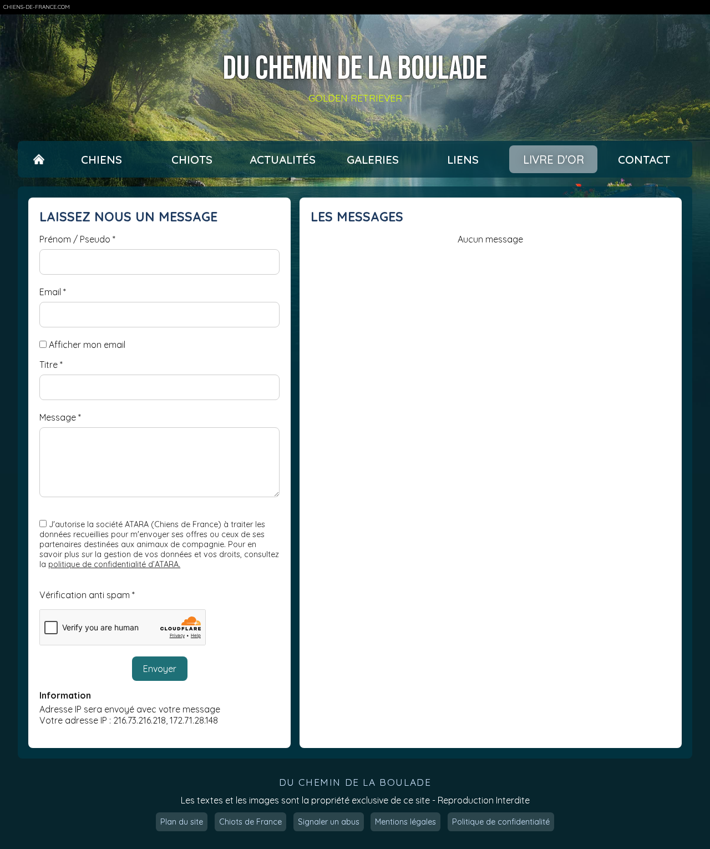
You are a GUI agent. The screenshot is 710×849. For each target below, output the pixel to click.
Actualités (283, 159)
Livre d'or (553, 159)
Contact (644, 159)
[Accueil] (38, 159)
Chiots (191, 159)
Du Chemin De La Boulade (355, 69)
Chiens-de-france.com (36, 7)
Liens (463, 159)
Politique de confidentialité (501, 822)
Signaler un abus (328, 822)
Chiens (101, 159)
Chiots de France (250, 822)
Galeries (373, 159)
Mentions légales (405, 822)
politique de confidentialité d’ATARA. (114, 564)
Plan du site (181, 822)
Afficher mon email (87, 344)
